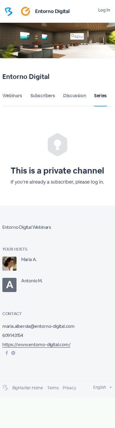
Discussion (74, 96)
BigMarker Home (27, 387)
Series (100, 96)
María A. (29, 259)
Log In (104, 10)
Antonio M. (32, 280)
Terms (53, 387)
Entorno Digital (52, 11)
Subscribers (42, 96)
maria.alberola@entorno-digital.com (38, 326)
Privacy (69, 387)
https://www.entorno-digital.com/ (36, 344)
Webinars (12, 96)
